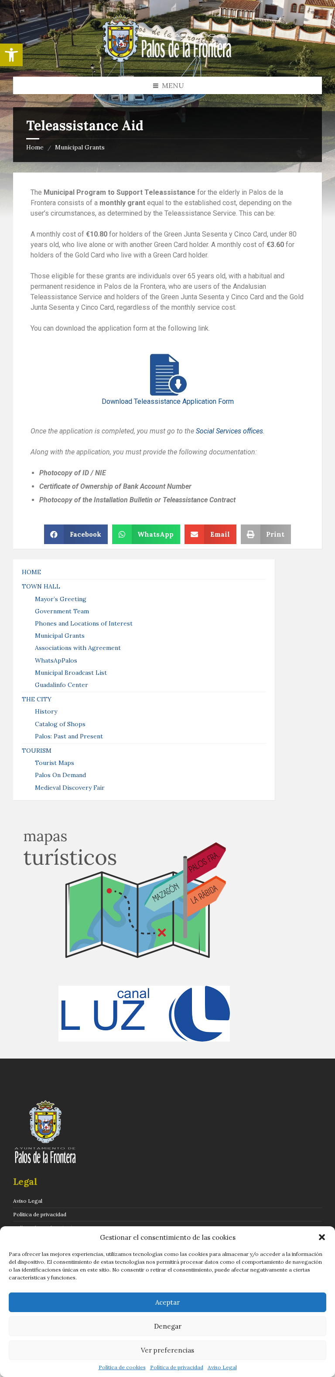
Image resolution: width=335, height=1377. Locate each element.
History (46, 711)
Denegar (167, 1326)
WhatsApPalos (56, 660)
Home (35, 147)
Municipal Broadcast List (71, 673)
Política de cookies (122, 1367)
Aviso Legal (222, 1367)
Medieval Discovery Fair (70, 788)
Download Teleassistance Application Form (168, 401)
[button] (11, 55)
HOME (31, 572)
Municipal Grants (80, 147)
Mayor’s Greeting (60, 599)
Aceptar (167, 1302)
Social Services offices (229, 431)
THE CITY (36, 699)
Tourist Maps (54, 763)
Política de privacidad (176, 1367)
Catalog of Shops (60, 724)
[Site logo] (167, 59)
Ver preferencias (167, 1350)
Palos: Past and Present (69, 736)
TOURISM (36, 750)
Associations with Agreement (78, 648)
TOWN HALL (41, 586)
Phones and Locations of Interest (84, 623)
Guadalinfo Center (61, 685)
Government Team (62, 611)
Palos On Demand (60, 775)
